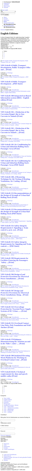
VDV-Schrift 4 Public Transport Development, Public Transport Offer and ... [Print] (16, 67)
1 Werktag (8, 87)
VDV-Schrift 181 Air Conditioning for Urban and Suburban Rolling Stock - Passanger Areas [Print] (16, 147)
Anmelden (8, 436)
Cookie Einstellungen (9, 449)
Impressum (6, 20)
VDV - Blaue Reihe (9, 406)
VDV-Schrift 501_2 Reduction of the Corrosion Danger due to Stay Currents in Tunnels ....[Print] (15, 130)
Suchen (6, 14)
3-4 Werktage (9, 72)
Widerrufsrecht (7, 456)
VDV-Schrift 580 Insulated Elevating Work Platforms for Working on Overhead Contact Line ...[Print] (15, 358)
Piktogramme (7, 403)
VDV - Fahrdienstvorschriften (11, 408)
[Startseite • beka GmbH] (4, 10)
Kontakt (6, 18)
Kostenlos (6, 402)
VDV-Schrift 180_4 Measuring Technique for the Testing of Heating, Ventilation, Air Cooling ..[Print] (15, 179)
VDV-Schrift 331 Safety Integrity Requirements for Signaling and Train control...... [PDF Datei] (16, 244)
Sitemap (6, 460)
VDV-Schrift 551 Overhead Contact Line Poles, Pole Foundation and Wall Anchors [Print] (16, 325)
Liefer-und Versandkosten (10, 454)
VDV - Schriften (8, 412)
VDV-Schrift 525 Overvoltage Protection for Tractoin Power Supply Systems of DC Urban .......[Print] (16, 309)
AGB (5, 445)
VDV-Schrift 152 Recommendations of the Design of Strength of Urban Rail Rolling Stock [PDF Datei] (16, 211)
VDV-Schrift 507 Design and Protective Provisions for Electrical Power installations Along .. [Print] (15, 293)
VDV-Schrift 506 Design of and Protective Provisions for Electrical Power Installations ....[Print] (15, 276)
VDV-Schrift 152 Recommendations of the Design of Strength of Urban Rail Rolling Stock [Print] (16, 195)
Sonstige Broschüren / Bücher (11, 405)
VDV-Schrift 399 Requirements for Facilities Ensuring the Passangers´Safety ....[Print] (14, 260)
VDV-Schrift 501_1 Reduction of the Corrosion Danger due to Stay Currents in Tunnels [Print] (15, 114)
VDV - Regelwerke (8, 410)
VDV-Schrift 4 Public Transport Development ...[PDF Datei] (13, 83)
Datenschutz (7, 446)
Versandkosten (15, 75)
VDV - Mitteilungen (9, 409)
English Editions (8, 399)
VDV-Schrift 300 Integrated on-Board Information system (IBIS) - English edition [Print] (16, 98)
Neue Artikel (7, 398)
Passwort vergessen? (6, 435)
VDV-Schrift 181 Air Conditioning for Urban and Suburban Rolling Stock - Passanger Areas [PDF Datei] (16, 163)
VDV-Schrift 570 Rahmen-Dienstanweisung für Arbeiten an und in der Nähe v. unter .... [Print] (15, 341)
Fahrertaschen (7, 401)
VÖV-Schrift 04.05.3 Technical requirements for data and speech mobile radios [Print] (14, 374)
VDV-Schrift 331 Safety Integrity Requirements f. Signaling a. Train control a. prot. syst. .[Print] (14, 228)
